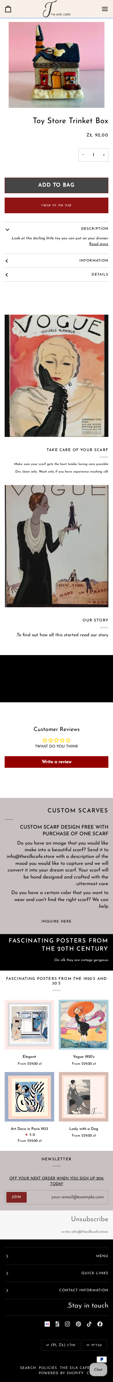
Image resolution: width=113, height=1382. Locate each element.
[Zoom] (56, 65)
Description (94, 229)
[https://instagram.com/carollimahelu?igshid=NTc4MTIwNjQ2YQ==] (47, 1324)
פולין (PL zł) (63, 1345)
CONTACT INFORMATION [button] (83, 1290)
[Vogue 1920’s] (83, 1024)
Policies (48, 1368)
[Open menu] (99, 9)
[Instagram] (67, 1324)
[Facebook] (100, 1324)
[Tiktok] (89, 1324)
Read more (98, 244)
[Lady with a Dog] (83, 1097)
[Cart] (13, 9)
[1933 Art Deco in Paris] (29, 1097)
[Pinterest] (78, 1324)
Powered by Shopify (61, 1373)
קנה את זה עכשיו (56, 205)
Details (100, 274)
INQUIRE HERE (56, 921)
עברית (97, 1345)
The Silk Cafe (75, 1368)
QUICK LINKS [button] (94, 1273)
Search (28, 1368)
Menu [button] (102, 1256)
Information (93, 260)
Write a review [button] (57, 762)
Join (16, 1197)
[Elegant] (29, 1024)
